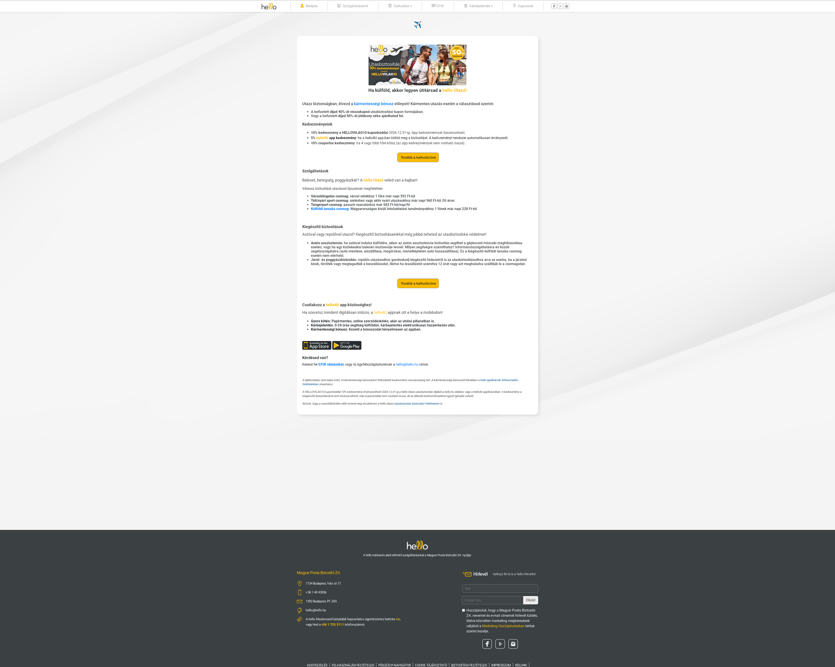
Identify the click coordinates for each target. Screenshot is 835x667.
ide (398, 619)
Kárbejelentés (479, 6)
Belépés (312, 6)
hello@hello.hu (407, 364)
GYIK (440, 6)
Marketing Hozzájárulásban (503, 626)
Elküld (530, 600)
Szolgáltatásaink (355, 6)
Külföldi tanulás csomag (330, 209)
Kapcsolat (525, 6)
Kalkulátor (401, 6)
